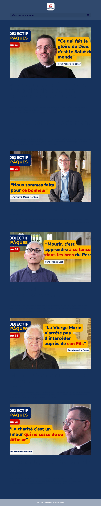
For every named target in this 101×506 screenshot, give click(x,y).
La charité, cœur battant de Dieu (50, 464)
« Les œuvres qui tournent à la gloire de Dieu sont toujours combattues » (48, 90)
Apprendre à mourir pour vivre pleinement (47, 292)
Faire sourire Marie (37, 208)
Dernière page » (82, 494)
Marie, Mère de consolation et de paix (49, 378)
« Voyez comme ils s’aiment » (50, 125)
